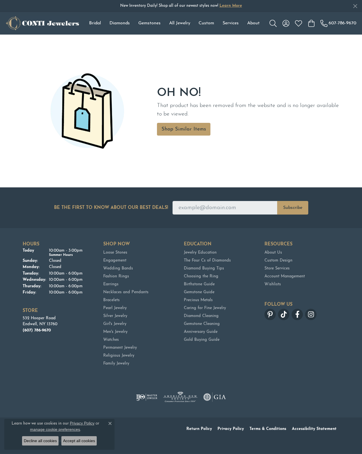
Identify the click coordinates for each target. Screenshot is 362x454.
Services (231, 23)
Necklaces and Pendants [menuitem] (125, 292)
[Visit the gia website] (214, 397)
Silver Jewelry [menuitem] (115, 316)
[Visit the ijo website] (146, 397)
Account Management (284, 276)
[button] (273, 23)
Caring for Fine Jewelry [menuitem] (205, 308)
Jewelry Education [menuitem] (200, 252)
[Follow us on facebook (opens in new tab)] (297, 314)
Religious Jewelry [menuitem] (118, 356)
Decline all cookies (40, 440)
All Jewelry (179, 23)
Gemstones (149, 23)
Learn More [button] (230, 6)
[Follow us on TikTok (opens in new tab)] (283, 314)
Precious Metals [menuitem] (198, 300)
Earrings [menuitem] (110, 284)
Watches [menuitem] (111, 340)
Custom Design (278, 260)
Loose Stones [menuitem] (115, 252)
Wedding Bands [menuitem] (118, 268)
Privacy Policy (230, 429)
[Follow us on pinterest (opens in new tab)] (270, 314)
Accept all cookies (79, 440)
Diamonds (119, 23)
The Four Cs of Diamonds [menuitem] (207, 260)
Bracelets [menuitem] (111, 300)
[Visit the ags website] (180, 397)
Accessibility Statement (314, 429)
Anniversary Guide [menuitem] (200, 332)
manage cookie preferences (55, 429)
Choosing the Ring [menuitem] (201, 276)
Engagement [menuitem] (114, 260)
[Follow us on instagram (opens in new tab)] (310, 314)
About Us (273, 252)
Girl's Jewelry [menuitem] (114, 324)
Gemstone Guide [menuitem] (199, 292)
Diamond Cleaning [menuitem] (201, 316)
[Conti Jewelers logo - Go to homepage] (42, 23)
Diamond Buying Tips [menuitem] (204, 268)
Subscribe (292, 207)
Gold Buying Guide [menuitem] (201, 340)
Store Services (277, 268)
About (253, 23)
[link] (338, 23)
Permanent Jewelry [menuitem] (120, 348)
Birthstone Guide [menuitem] (199, 284)
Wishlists (272, 284)
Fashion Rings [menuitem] (116, 276)
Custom (206, 23)
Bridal (95, 23)
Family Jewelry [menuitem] (116, 363)
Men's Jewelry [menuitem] (115, 332)
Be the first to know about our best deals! (111, 207)
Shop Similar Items (183, 129)
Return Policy (199, 429)
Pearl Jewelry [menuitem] (115, 308)
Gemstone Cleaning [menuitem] (202, 324)
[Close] (355, 6)
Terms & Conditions (267, 429)
